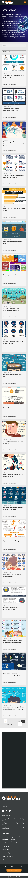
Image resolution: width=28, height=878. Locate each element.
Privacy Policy (6, 853)
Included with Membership (9, 84)
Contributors (5, 849)
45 (15, 721)
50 (15, 724)
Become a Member (14, 870)
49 (12, 724)
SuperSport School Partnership (9, 842)
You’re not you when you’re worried (11, 837)
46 (19, 721)
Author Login (5, 859)
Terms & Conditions (7, 856)
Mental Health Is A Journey (8, 839)
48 (8, 724)
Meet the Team (6, 846)
